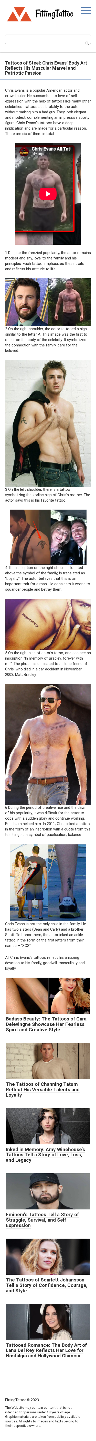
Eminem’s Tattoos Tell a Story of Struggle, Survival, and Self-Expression (42, 1220)
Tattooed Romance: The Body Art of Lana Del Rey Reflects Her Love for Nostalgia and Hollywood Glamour (46, 1350)
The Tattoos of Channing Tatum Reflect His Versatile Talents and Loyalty (43, 1089)
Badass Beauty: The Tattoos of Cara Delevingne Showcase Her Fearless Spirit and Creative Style (46, 1024)
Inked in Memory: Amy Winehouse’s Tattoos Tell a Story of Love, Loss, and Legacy (45, 1154)
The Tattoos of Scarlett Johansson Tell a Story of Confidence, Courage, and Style (47, 1285)
